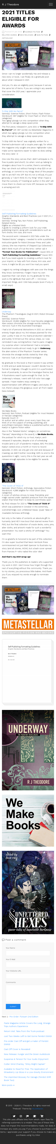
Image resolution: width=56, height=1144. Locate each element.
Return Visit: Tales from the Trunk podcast (24, 1031)
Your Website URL (13, 971)
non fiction (42, 35)
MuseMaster (37, 1109)
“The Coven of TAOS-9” (13, 486)
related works (9, 35)
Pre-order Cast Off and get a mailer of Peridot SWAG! (26, 1042)
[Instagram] (21, 1116)
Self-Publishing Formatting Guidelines (19, 214)
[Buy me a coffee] (34, 1116)
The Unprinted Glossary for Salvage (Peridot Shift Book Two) (27, 1078)
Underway (6, 312)
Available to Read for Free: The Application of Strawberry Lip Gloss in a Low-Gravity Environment (28, 1070)
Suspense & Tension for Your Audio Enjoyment (26, 1059)
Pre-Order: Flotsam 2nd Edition (24, 1017)
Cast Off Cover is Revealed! (17, 1049)
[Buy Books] (42, 1116)
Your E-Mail (10, 959)
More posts (7, 1085)
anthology (7, 38)
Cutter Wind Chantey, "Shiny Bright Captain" (24, 1064)
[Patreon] (27, 1116)
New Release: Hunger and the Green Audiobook (27, 1054)
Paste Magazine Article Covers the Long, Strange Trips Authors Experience (27, 1025)
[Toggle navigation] (50, 4)
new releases (26, 35)
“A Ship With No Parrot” (12, 111)
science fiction (32, 32)
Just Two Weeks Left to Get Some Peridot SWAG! (28, 1036)
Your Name (10, 948)
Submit (13, 1006)
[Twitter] (14, 1116)
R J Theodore (10, 4)
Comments (11, 982)
